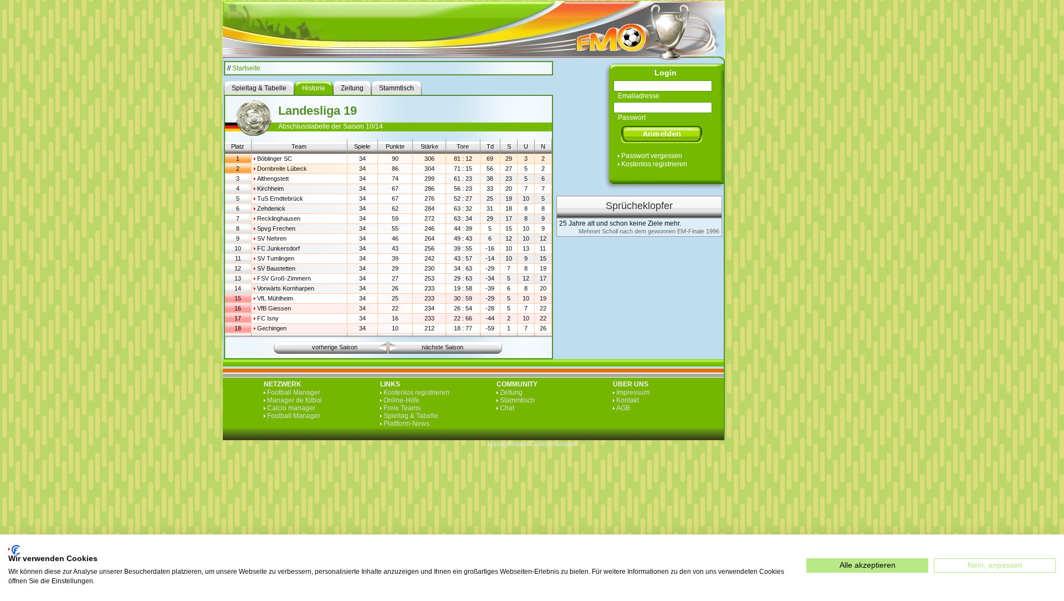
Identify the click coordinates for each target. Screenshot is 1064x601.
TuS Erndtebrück (280, 198)
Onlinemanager (553, 444)
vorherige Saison (334, 347)
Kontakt (627, 400)
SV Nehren (272, 238)
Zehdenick (271, 208)
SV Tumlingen (275, 258)
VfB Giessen (274, 308)
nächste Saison (442, 347)
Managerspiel (508, 444)
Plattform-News (406, 423)
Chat (507, 408)
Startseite (246, 68)
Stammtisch (517, 400)
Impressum (632, 392)
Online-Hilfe (401, 400)
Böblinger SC (274, 158)
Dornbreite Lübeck (282, 168)
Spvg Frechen (276, 228)
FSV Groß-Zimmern (284, 278)
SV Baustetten (276, 268)
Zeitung (511, 392)
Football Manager (293, 392)
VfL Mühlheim (275, 298)
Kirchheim (270, 188)
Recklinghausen (278, 218)
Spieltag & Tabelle (410, 416)
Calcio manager (291, 408)
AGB (623, 408)
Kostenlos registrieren (654, 164)
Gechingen (272, 328)
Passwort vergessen (651, 156)
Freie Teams (402, 408)
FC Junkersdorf (278, 248)
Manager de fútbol (294, 400)
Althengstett (273, 178)
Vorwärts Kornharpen (285, 288)
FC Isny (268, 318)
